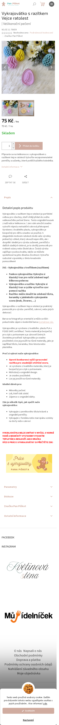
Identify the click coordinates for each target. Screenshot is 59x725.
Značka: (13, 36)
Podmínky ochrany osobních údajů (28, 664)
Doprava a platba (28, 660)
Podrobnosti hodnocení (41, 32)
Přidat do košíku (31, 145)
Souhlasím (30, 710)
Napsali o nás (32, 651)
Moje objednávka (28, 673)
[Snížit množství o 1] (13, 148)
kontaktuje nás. (46, 322)
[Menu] (51, 4)
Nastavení (28, 720)
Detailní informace (10, 167)
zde (45, 703)
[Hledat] (34, 4)
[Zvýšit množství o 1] (13, 144)
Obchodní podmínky (28, 655)
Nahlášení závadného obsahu (28, 669)
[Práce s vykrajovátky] (29, 463)
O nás (18, 651)
